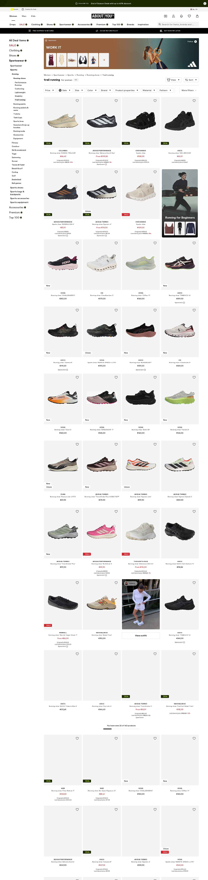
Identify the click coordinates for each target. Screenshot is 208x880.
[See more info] (50, 40)
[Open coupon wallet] (165, 16)
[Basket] (197, 16)
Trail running (108, 75)
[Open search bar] (159, 24)
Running (80, 75)
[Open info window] (204, 3)
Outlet (15, 9)
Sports (70, 75)
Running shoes (93, 75)
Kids (33, 16)
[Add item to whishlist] (77, 100)
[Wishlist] (189, 16)
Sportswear (59, 75)
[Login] (173, 16)
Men (24, 16)
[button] (174, 80)
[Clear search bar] (196, 24)
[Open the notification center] (181, 16)
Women (13, 16)
